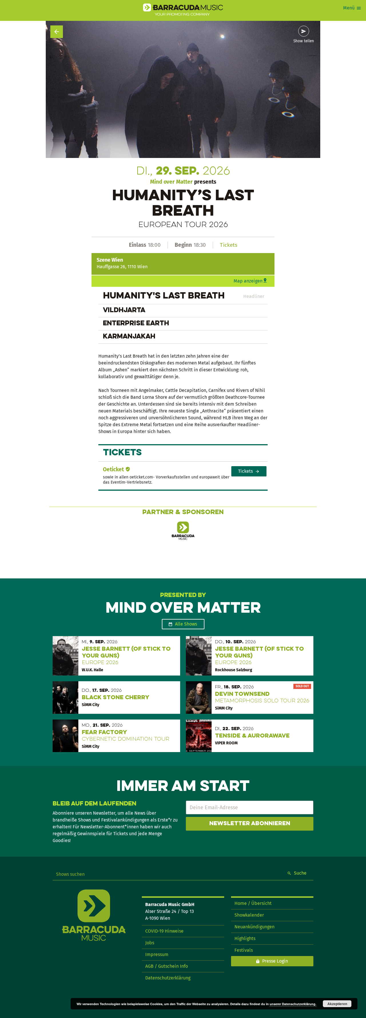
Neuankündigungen (254, 926)
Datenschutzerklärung (167, 978)
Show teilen (303, 41)
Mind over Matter (171, 182)
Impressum (156, 954)
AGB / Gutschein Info (166, 966)
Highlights (244, 938)
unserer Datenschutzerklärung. (293, 1004)
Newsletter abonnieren (249, 824)
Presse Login (275, 961)
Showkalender (249, 915)
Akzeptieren (337, 1003)
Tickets (228, 245)
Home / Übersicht (253, 903)
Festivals (243, 950)
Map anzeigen (248, 281)
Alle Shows (186, 624)
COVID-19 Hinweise (164, 931)
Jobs (149, 942)
